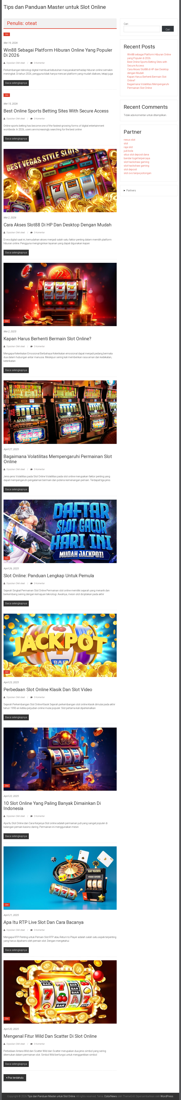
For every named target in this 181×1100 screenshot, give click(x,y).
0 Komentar (39, 63)
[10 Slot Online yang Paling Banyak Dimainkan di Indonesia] (60, 758)
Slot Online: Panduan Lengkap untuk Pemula (49, 575)
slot (126, 143)
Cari (126, 23)
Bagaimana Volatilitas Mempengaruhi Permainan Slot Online (58, 459)
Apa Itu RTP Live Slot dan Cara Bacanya (44, 922)
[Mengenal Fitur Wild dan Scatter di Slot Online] (60, 991)
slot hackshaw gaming (136, 162)
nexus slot (129, 139)
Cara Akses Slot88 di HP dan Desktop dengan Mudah (58, 224)
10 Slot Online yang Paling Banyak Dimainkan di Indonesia (52, 806)
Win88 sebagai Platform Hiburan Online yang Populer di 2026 (58, 52)
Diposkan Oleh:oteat (15, 63)
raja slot (128, 147)
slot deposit (130, 169)
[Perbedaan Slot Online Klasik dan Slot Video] (60, 645)
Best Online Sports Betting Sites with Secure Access (56, 111)
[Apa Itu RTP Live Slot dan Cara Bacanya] (60, 877)
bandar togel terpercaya (137, 158)
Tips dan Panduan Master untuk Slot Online (55, 7)
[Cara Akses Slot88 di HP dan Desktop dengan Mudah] (60, 180)
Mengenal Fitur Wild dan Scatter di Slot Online (50, 1036)
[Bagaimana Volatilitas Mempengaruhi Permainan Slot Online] (60, 411)
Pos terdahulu (16, 1077)
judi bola (128, 150)
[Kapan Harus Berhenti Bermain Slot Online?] (60, 294)
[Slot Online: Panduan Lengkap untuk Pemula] (60, 531)
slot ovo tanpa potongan (137, 173)
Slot (6, 34)
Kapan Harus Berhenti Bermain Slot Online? (47, 338)
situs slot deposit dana (136, 154)
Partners (131, 190)
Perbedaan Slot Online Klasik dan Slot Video (48, 689)
